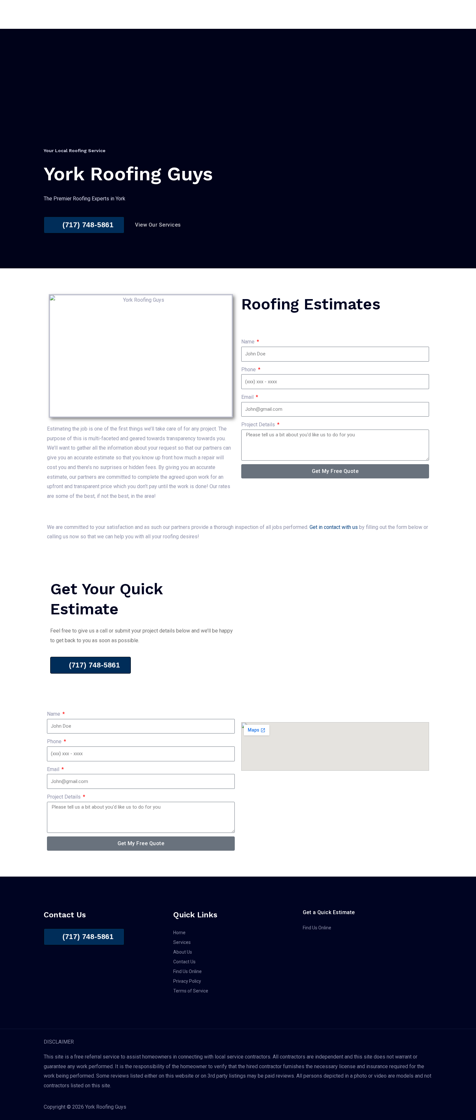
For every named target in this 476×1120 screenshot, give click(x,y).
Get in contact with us (334, 527)
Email (248, 397)
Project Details (258, 424)
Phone (249, 369)
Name (248, 342)
